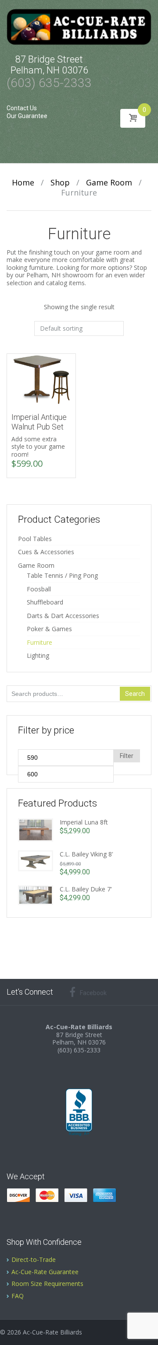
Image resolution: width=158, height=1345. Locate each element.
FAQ (17, 1296)
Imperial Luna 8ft (84, 822)
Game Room (109, 182)
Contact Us (22, 108)
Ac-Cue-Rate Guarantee (45, 1272)
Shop (60, 182)
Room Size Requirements (47, 1283)
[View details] (41, 379)
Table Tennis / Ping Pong (62, 575)
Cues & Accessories (46, 552)
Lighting (38, 655)
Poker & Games (49, 629)
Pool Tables (35, 539)
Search (135, 693)
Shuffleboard (45, 602)
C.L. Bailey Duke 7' (86, 889)
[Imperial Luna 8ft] (35, 829)
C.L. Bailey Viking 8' (86, 854)
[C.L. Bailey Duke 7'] (35, 894)
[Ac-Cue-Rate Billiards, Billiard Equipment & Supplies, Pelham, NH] (79, 1113)
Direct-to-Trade (33, 1259)
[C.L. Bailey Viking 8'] (35, 860)
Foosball (39, 589)
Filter (126, 755)
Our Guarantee (27, 115)
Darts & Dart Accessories (63, 615)
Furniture (39, 642)
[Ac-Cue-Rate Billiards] (79, 26)
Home (23, 182)
